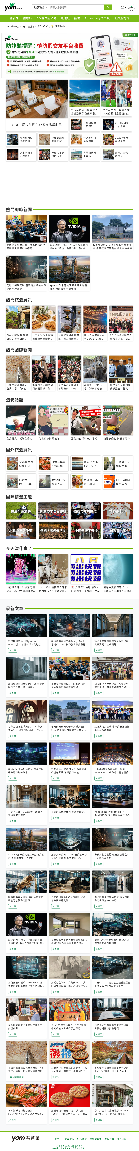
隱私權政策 (96, 1138)
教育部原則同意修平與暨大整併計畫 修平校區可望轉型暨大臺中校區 (68, 730)
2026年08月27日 (15, 26)
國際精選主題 (19, 496)
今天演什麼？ (19, 548)
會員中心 (69, 1138)
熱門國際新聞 (19, 350)
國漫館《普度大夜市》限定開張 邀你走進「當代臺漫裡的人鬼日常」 (111, 687)
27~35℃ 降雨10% (51, 26)
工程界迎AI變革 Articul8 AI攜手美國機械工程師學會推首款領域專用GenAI (25, 986)
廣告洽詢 (122, 1138)
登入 (124, 7)
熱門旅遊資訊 (19, 300)
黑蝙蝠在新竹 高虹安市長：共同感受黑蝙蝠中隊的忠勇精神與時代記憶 (68, 986)
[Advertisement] (69, 184)
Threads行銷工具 (97, 18)
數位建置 (109, 1138)
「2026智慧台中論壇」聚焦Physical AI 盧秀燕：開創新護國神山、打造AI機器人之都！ (111, 772)
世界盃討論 (122, 18)
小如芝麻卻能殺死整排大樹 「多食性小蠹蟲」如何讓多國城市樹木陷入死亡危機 (26, 1071)
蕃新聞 (14, 18)
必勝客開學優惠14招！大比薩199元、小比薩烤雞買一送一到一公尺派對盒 (69, 1114)
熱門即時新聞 (19, 209)
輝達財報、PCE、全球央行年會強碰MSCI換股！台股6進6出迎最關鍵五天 (26, 943)
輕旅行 (27, 18)
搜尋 (77, 18)
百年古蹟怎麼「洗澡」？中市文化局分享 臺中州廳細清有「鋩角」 (25, 730)
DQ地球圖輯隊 (46, 18)
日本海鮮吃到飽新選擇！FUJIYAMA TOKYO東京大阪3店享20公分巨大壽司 (25, 1114)
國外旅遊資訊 (19, 449)
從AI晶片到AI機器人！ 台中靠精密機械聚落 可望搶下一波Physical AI (69, 772)
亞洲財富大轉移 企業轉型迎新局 (68, 811)
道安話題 (14, 400)
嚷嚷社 (65, 18)
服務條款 (82, 1138)
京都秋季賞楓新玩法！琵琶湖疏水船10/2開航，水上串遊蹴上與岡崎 (111, 1071)
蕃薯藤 (13, 6)
